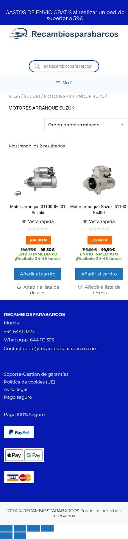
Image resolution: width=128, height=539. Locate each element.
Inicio (14, 96)
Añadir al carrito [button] (37, 274)
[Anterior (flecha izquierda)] (6, 535)
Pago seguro (18, 397)
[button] (38, 289)
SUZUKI (32, 96)
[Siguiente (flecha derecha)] (20, 535)
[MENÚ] (64, 51)
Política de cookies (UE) (29, 382)
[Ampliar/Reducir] (6, 528)
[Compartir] (33, 528)
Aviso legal (15, 389)
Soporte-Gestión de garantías (36, 374)
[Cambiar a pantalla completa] (20, 528)
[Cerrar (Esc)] (47, 528)
